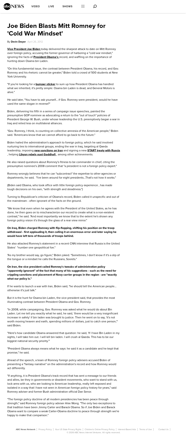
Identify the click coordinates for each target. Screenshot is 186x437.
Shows (67, 6)
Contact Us (163, 429)
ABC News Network (25, 429)
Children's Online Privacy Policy (100, 429)
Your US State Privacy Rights (68, 429)
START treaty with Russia (103, 150)
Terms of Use (145, 429)
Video (35, 6)
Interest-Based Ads (127, 429)
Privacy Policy (45, 429)
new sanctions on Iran (48, 150)
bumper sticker (45, 84)
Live (51, 6)
